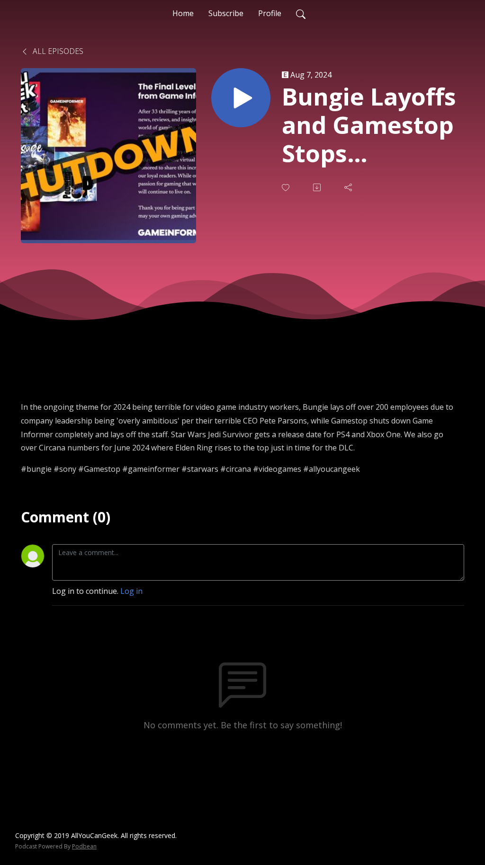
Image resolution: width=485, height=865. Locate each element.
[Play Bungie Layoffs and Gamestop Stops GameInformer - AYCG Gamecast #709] (240, 97)
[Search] (300, 13)
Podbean (84, 846)
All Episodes (57, 51)
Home (183, 13)
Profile (269, 13)
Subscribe (225, 13)
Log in (131, 591)
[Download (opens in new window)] (317, 187)
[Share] (349, 187)
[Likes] (286, 188)
